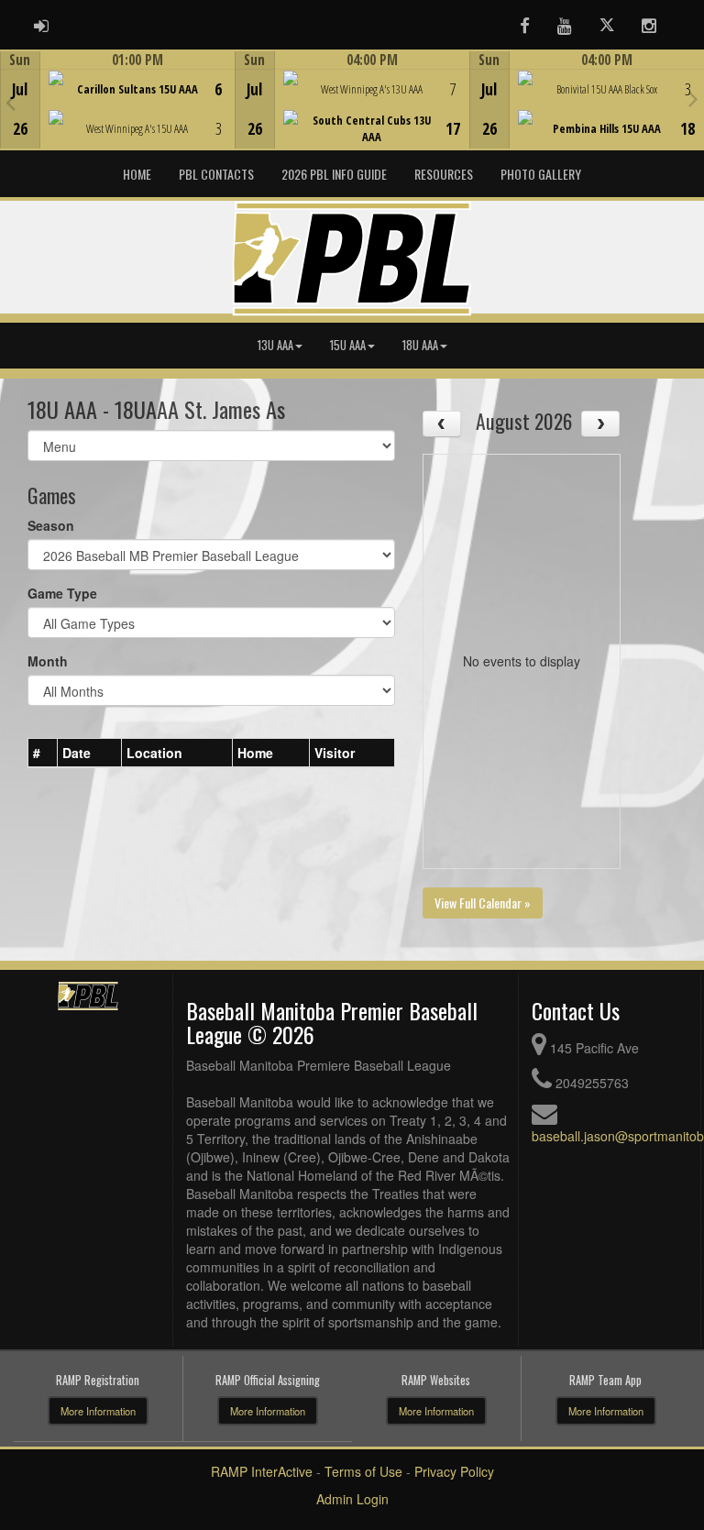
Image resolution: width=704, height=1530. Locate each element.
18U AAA (420, 345)
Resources (443, 173)
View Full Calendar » (482, 902)
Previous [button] (10, 101)
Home (137, 173)
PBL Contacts (216, 173)
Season (51, 525)
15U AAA (348, 345)
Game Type (62, 593)
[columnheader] (43, 752)
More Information (98, 1410)
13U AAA (275, 345)
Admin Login (352, 1499)
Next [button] (693, 98)
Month (48, 661)
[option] (117, 100)
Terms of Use (363, 1471)
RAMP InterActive (262, 1471)
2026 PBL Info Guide (334, 173)
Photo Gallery (540, 173)
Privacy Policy (454, 1471)
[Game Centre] (117, 114)
